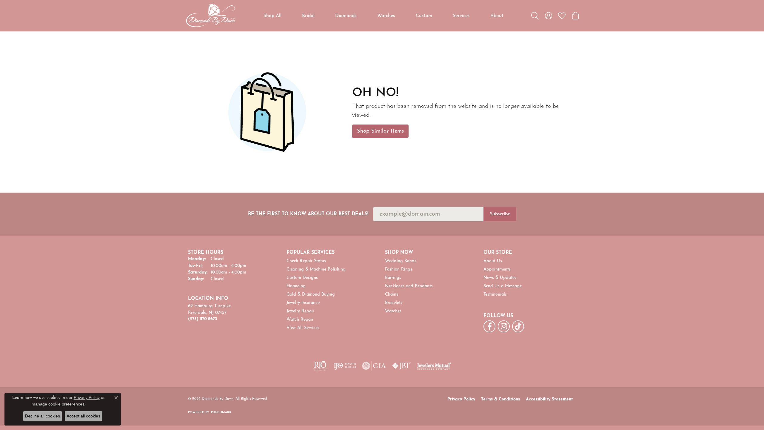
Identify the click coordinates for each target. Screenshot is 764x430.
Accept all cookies (83, 416)
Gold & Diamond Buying (310, 294)
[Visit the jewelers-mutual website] (434, 365)
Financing (296, 286)
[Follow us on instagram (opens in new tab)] (504, 326)
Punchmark (221, 412)
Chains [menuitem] (391, 294)
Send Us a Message (502, 286)
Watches (386, 15)
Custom (424, 15)
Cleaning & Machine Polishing (316, 269)
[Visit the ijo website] (345, 365)
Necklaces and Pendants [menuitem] (409, 286)
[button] (535, 16)
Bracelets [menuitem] (393, 303)
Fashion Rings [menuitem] (398, 269)
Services (461, 15)
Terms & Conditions (500, 399)
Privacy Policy (461, 399)
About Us (492, 261)
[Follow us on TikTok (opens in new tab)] (518, 326)
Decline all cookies (42, 416)
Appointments (497, 269)
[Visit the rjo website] (320, 365)
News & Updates (499, 278)
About (496, 15)
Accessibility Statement (549, 399)
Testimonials (495, 294)
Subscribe (500, 214)
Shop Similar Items (380, 131)
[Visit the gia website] (374, 365)
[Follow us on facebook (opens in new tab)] (489, 326)
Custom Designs (302, 278)
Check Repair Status (306, 261)
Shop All (272, 15)
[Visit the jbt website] (401, 365)
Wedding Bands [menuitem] (400, 261)
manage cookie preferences (58, 404)
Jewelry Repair (300, 311)
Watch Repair (299, 319)
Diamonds (346, 15)
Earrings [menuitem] (393, 278)
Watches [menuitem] (393, 311)
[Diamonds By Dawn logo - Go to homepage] (210, 15)
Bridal (308, 15)
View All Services (302, 328)
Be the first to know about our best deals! (308, 214)
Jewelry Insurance (303, 303)
